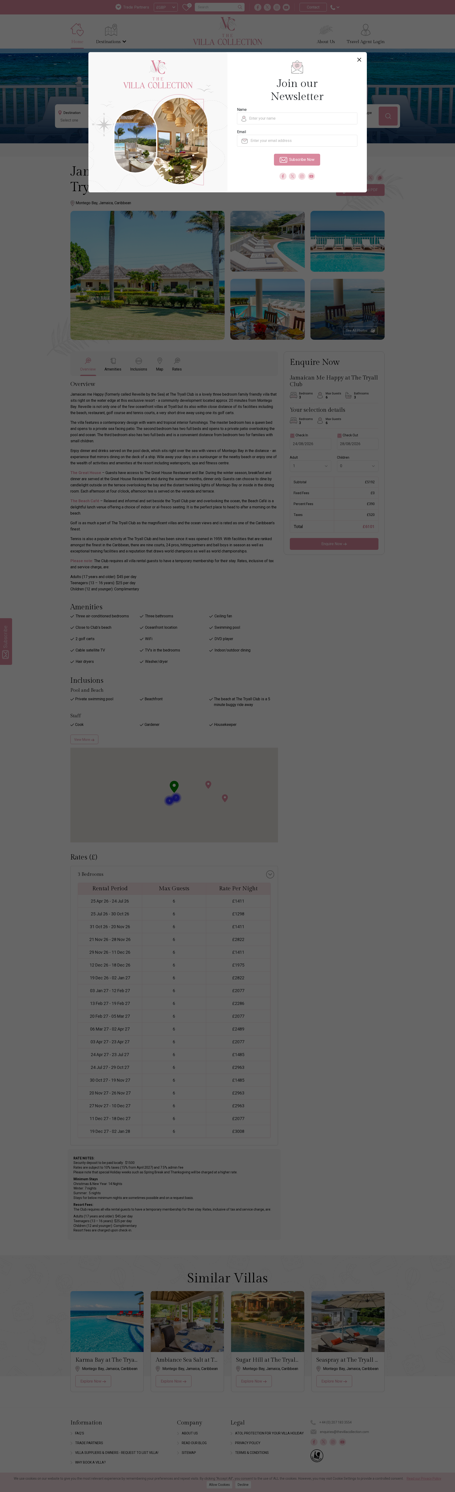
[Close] (359, 60)
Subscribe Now (301, 159)
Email (241, 132)
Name (242, 109)
